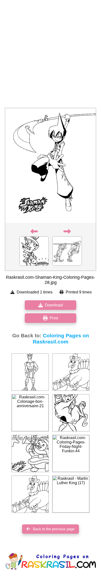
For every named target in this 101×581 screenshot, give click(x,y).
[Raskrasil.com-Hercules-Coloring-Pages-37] (30, 372)
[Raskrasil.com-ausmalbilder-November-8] (70, 372)
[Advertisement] (50, 55)
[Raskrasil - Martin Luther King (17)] (70, 494)
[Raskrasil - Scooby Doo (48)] (70, 412)
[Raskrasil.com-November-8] (30, 494)
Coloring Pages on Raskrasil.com (61, 339)
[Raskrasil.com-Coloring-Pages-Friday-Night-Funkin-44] (70, 453)
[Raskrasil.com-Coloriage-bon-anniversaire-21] (30, 412)
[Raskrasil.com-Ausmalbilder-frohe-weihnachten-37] (30, 453)
